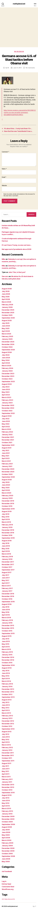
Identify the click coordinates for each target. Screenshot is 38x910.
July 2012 (5, 734)
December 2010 (8, 785)
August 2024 (7, 352)
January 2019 (7, 527)
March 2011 (6, 777)
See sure (5, 276)
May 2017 (5, 580)
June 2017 (6, 578)
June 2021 (6, 453)
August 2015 (6, 636)
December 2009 (8, 816)
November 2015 (8, 628)
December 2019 (8, 501)
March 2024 (6, 366)
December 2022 (8, 405)
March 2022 (6, 429)
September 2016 (8, 602)
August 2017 (6, 572)
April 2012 (6, 742)
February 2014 (7, 684)
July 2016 (5, 607)
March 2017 (6, 586)
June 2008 (6, 859)
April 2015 (6, 647)
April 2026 (6, 299)
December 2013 (8, 689)
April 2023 (6, 395)
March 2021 (6, 461)
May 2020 (6, 488)
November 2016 (8, 596)
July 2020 (6, 482)
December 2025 (8, 310)
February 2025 (7, 336)
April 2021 (6, 458)
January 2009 (7, 846)
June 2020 (6, 485)
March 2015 (6, 649)
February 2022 (7, 432)
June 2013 (6, 705)
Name (4, 169)
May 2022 (5, 424)
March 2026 (6, 302)
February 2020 (7, 495)
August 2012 (6, 731)
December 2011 (8, 753)
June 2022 (6, 421)
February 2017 (7, 588)
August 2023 (7, 384)
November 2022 (8, 408)
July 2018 (5, 543)
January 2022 (7, 434)
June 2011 (6, 769)
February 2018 (7, 556)
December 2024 (8, 342)
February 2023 (7, 400)
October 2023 (7, 379)
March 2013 (6, 713)
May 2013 (5, 708)
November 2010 (8, 787)
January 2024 (7, 371)
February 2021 (7, 464)
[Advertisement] (19, 27)
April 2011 (5, 774)
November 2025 (8, 312)
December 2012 (8, 721)
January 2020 (7, 498)
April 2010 (6, 806)
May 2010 (5, 803)
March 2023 (6, 397)
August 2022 (7, 416)
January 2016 (7, 623)
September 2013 (8, 697)
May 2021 (5, 456)
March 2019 (6, 522)
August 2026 (7, 289)
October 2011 (7, 758)
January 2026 (7, 307)
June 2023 (6, 389)
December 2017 (8, 562)
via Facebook (19, 51)
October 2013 (7, 694)
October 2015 (7, 631)
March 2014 (6, 681)
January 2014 (7, 686)
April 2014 (6, 678)
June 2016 (6, 609)
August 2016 (6, 604)
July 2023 (5, 387)
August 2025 (7, 320)
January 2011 (7, 782)
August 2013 (6, 700)
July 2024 (5, 355)
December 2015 (8, 625)
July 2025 (5, 323)
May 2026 (5, 297)
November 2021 (8, 440)
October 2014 (7, 663)
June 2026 (6, 294)
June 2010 (6, 800)
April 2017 (6, 583)
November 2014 (8, 660)
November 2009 (8, 819)
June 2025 (6, 326)
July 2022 (5, 419)
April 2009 (6, 838)
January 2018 (7, 559)
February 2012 (7, 747)
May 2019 (5, 517)
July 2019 (5, 514)
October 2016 (7, 599)
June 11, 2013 (17, 68)
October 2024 (7, 347)
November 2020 (8, 472)
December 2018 (8, 530)
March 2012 (6, 745)
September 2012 (8, 729)
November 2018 (8, 533)
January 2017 (7, 591)
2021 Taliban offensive (8, 899)
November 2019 (8, 503)
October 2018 (7, 535)
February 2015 (7, 652)
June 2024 (6, 358)
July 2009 (6, 830)
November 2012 (8, 724)
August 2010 (7, 795)
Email (4, 177)
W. (8, 68)
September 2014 (8, 665)
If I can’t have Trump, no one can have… (17, 245)
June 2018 (6, 546)
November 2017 (8, 564)
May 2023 (5, 392)
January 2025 (7, 339)
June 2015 (6, 641)
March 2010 (6, 808)
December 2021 (8, 437)
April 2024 (6, 363)
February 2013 (7, 716)
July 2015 (5, 639)
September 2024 (8, 350)
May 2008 (6, 861)
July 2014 (5, 670)
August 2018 (6, 541)
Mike (3, 259)
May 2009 (6, 835)
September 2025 (8, 318)
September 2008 (8, 856)
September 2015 (8, 633)
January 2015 (7, 655)
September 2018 (8, 538)
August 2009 (7, 827)
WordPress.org (7, 889)
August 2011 (6, 763)
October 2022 (7, 411)
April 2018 (6, 551)
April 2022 (6, 427)
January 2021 (7, 466)
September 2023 (8, 381)
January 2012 (7, 750)
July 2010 (5, 798)
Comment (5, 152)
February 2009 (7, 843)
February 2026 (7, 305)
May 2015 (5, 644)
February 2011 (7, 779)
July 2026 (5, 291)
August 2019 (6, 511)
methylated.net (19, 4)
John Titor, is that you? (17, 272)
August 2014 (6, 668)
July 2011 (5, 766)
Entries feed (6, 884)
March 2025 (6, 334)
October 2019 (7, 506)
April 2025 (6, 331)
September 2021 (8, 445)
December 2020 (8, 469)
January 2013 (7, 718)
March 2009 (6, 840)
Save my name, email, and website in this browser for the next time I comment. (19, 195)
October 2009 (7, 822)
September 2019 (8, 509)
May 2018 (5, 549)
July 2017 (5, 575)
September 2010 (8, 792)
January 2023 (7, 403)
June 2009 (6, 832)
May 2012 (5, 739)
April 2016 (6, 615)
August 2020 (7, 480)
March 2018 (6, 554)
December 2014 (8, 657)
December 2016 (8, 594)
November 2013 (8, 692)
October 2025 (7, 315)
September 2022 (8, 413)
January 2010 (7, 814)
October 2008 (7, 853)
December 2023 (8, 373)
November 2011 (8, 755)
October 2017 (7, 567)
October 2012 (7, 726)
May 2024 (5, 360)
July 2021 (5, 450)
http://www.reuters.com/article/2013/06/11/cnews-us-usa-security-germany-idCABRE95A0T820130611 (20, 112)
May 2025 (5, 328)
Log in (4, 881)
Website (4, 185)
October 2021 (7, 442)
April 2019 (6, 519)
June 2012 (6, 737)
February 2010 (7, 811)
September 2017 (8, 570)
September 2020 (8, 477)
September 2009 (8, 824)
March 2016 (6, 617)
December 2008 (8, 848)
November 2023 (8, 376)
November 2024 (8, 344)
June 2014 (6, 673)
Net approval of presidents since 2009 (16, 249)
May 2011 (5, 771)
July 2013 (5, 702)
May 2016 (5, 612)
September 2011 (8, 761)
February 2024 (7, 368)
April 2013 (6, 710)
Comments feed (8, 887)
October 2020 (7, 474)
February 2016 (7, 620)
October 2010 (7, 790)
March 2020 (6, 493)
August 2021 (6, 448)
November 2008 (8, 851)
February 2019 (7, 525)
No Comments (30, 68)
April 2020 (6, 490)
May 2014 (5, 676)
